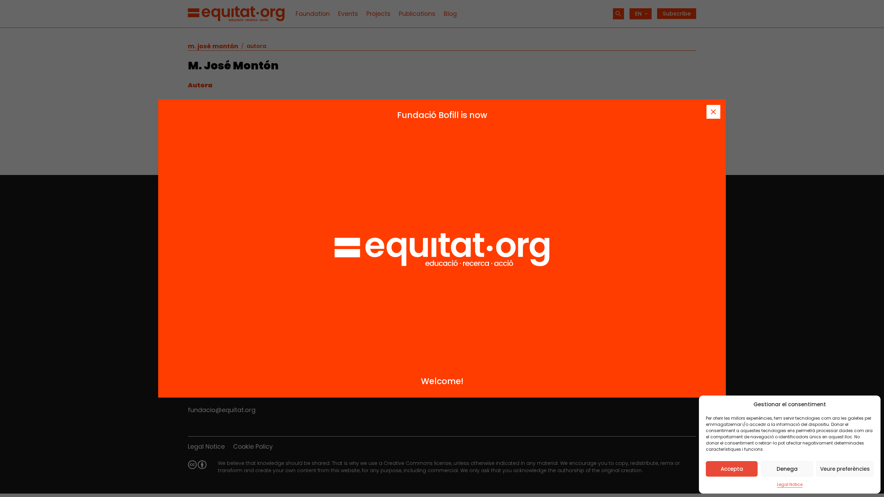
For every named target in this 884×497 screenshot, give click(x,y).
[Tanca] (713, 112)
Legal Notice (790, 484)
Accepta (732, 468)
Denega (787, 468)
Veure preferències (845, 468)
